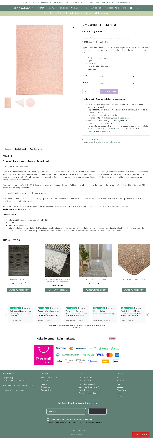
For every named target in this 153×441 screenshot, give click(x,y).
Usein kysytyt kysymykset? (89, 387)
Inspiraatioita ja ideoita (115, 8)
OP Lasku (92, 129)
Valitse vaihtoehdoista (19, 290)
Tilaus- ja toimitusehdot (87, 384)
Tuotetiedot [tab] (20, 149)
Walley (111, 129)
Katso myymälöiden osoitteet (116, 118)
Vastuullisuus (84, 390)
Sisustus (51, 8)
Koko (85, 83)
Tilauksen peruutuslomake (89, 393)
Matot (41, 8)
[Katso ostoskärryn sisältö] (131, 8)
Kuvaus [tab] (7, 149)
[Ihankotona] (24, 8)
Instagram (44, 384)
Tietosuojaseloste (85, 378)
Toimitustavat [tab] (36, 149)
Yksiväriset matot (114, 142)
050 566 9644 (8, 378)
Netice (80, 434)
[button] (73, 27)
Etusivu (85, 38)
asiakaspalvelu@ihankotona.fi (14, 380)
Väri (85, 76)
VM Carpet (104, 142)
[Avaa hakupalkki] (137, 8)
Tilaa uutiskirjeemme (113, 104)
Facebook (44, 381)
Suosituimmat (122, 390)
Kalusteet (63, 8)
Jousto (99, 129)
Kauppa (93, 38)
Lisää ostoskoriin (108, 92)
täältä (107, 131)
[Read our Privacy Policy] (104, 423)
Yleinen (119, 396)
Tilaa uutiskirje (46, 390)
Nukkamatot (108, 38)
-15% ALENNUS (140, 435)
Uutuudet (75, 8)
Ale (85, 8)
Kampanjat (95, 8)
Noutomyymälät (85, 381)
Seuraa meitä (45, 387)
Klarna (105, 129)
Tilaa (97, 411)
